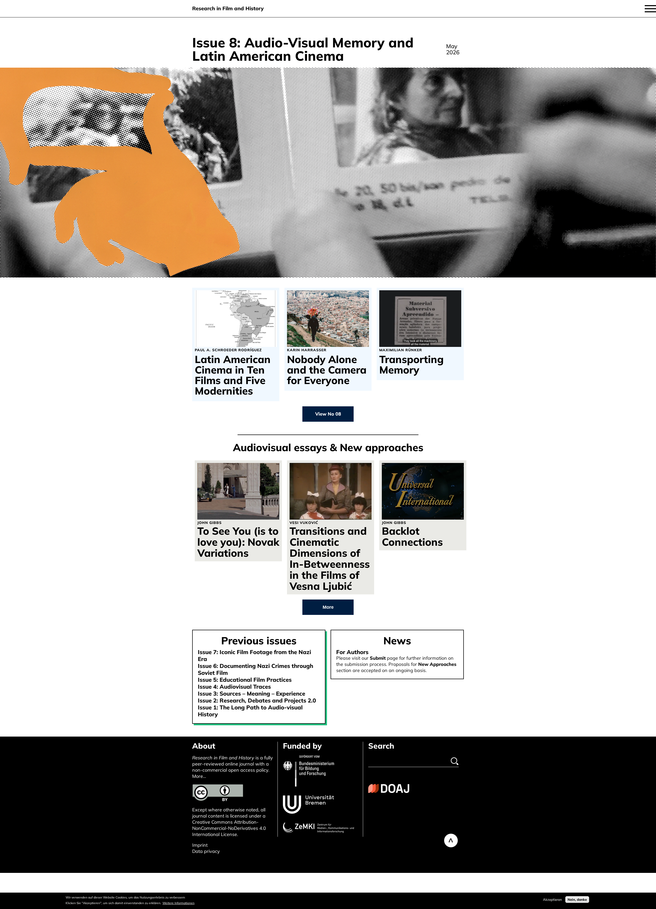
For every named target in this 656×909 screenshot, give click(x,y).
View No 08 (328, 414)
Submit (378, 658)
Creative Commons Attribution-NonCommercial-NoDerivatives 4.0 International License (229, 828)
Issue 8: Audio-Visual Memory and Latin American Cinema (303, 49)
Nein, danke (577, 899)
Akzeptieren (552, 899)
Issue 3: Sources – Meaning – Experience (251, 693)
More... (199, 776)
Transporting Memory (411, 364)
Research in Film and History (228, 8)
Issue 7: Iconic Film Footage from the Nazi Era (254, 655)
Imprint (200, 845)
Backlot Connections (412, 536)
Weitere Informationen (178, 903)
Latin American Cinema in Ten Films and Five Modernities (233, 375)
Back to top (451, 840)
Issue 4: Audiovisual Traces (234, 686)
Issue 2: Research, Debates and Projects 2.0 (257, 700)
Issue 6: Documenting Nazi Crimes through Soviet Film (255, 669)
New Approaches (437, 664)
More (328, 607)
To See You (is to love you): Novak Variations (238, 541)
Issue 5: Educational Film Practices (245, 679)
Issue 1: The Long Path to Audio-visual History (250, 711)
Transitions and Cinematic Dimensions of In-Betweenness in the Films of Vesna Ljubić (330, 558)
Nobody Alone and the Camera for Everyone (326, 370)
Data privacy (206, 851)
